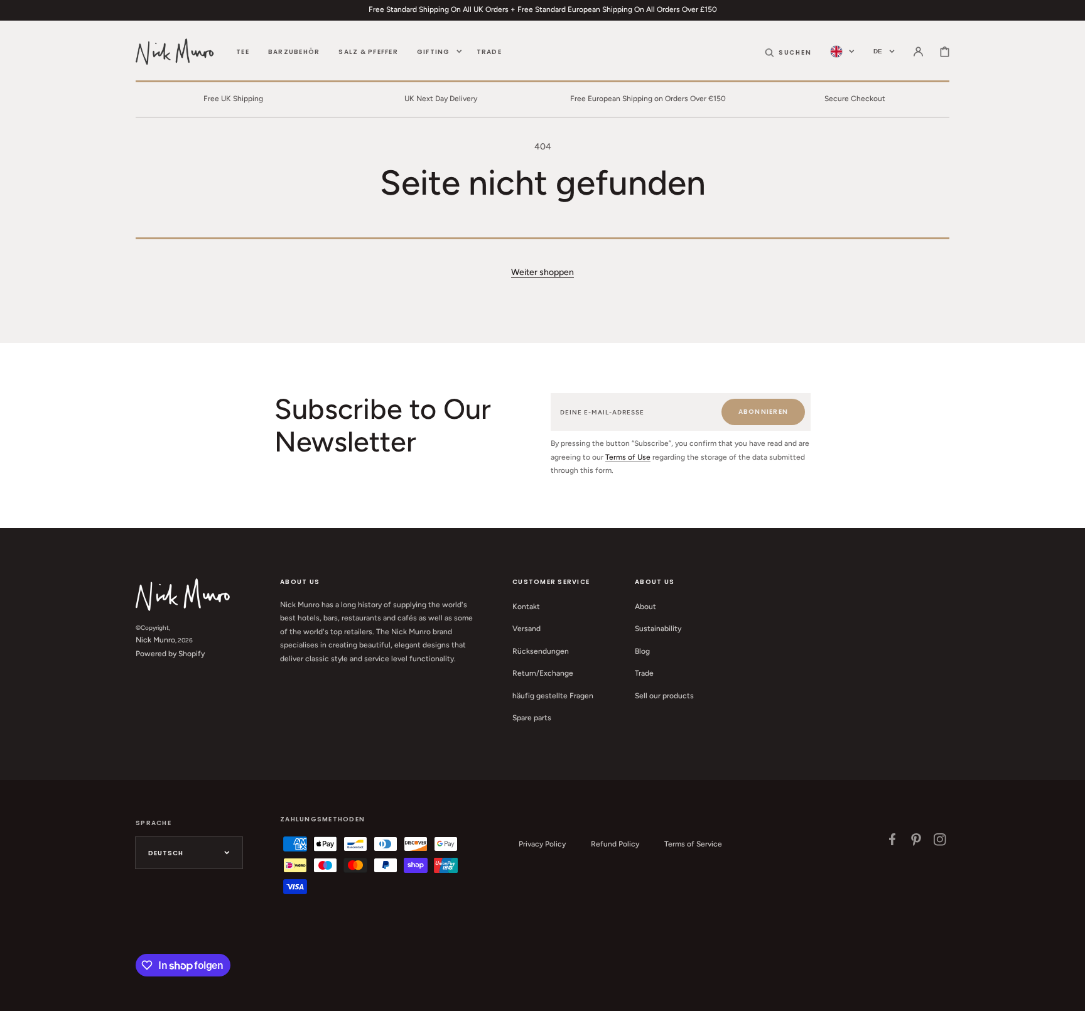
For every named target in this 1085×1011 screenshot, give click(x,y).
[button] (788, 51)
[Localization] (842, 51)
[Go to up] (1069, 995)
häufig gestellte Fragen (552, 695)
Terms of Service (693, 844)
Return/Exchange (542, 673)
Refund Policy (615, 844)
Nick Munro (155, 639)
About (645, 606)
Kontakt (526, 606)
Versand (526, 628)
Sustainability (658, 628)
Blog (642, 651)
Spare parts (531, 717)
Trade (644, 673)
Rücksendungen (540, 651)
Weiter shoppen (542, 272)
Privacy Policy (542, 844)
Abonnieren (763, 411)
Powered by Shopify (170, 653)
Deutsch (165, 853)
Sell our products (664, 695)
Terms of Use (627, 457)
